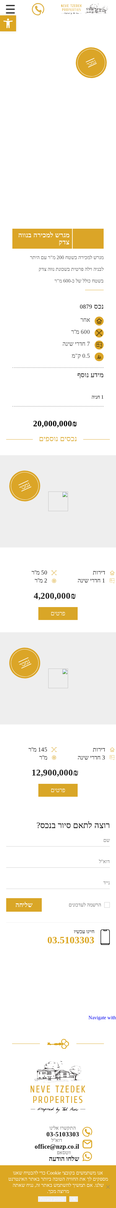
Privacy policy (52, 1199)
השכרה (51, 19)
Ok (73, 1199)
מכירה (66, 19)
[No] (108, 1187)
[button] (8, 23)
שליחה (23, 904)
